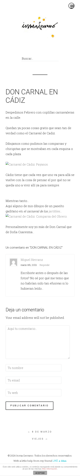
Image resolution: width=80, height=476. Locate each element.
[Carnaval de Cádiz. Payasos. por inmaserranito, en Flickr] (27, 164)
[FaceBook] (29, 48)
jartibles (54, 211)
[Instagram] (55, 48)
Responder (45, 264)
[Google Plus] (46, 48)
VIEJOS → (40, 439)
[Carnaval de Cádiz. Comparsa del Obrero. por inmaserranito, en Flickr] (36, 216)
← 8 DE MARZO (40, 431)
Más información (49, 469)
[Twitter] (38, 48)
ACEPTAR (40, 473)
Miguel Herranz (32, 260)
